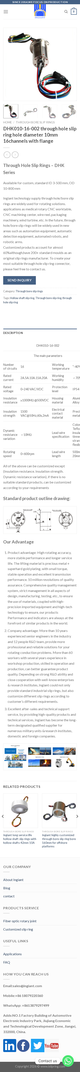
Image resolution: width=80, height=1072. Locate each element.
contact (9, 896)
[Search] (66, 12)
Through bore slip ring (48, 298)
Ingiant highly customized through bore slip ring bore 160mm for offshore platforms (59, 840)
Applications (12, 954)
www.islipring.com (53, 1066)
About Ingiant (13, 880)
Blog (6, 888)
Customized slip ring (18, 929)
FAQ (6, 962)
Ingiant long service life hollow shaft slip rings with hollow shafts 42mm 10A (19, 838)
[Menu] (5, 11)
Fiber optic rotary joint (19, 921)
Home (7, 122)
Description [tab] (13, 333)
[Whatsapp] (68, 1061)
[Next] (70, 64)
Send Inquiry (19, 280)
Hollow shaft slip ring (22, 298)
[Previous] (10, 64)
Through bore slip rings (35, 122)
